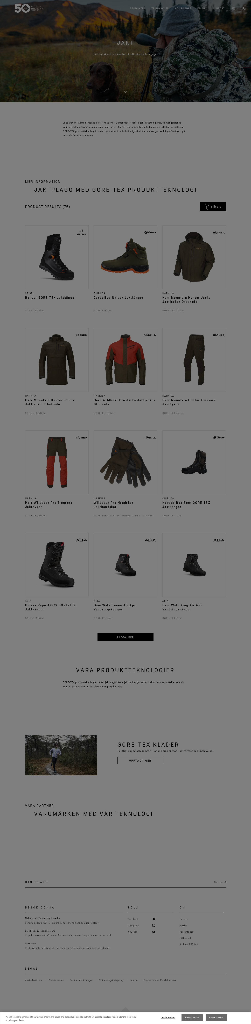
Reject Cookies (192, 1017)
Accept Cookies (216, 1017)
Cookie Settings (168, 1017)
